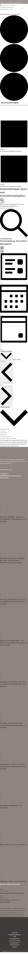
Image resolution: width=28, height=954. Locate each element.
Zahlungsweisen (14, 943)
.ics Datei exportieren (6, 436)
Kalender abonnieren (5, 407)
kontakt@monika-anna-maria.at (13, 2)
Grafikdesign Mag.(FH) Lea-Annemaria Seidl (16, 951)
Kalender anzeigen (5, 905)
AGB (14, 936)
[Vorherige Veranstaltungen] (0, 346)
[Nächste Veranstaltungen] (0, 348)
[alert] (14, 134)
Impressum (15, 932)
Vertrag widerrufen (15, 938)
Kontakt (4, 474)
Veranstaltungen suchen (6, 238)
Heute (1, 349)
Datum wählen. (17, 359)
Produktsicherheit (14, 945)
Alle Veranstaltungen (6, 906)
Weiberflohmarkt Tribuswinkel (12, 893)
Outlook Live (3, 434)
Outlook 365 (3, 433)
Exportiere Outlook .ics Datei (8, 438)
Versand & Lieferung (14, 941)
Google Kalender (4, 429)
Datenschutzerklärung (15, 934)
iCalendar (2, 431)
